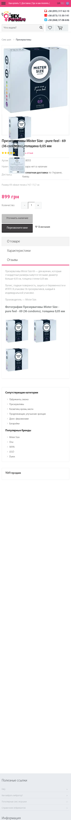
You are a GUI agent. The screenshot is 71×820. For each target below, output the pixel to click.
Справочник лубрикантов (14, 808)
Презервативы (23, 40)
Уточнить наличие (17, 218)
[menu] (3, 3)
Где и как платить (40, 3)
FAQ (3, 789)
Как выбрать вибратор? (12, 796)
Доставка (26, 3)
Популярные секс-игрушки (14, 802)
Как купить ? (14, 3)
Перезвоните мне (17, 228)
